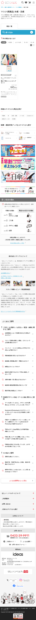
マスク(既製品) (19, 7)
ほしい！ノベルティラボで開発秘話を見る (13, 311)
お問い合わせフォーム (18, 544)
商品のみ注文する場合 (26, 210)
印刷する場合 (10, 210)
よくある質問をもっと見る (18, 481)
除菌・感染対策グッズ (9, 7)
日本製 (13, 119)
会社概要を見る (5, 273)
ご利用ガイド (10, 541)
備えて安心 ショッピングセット (8, 82)
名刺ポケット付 (5, 119)
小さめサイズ (30, 115)
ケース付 (22, 115)
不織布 (3, 115)
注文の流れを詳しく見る (17, 243)
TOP (2, 7)
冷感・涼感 (14, 115)
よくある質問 (26, 541)
